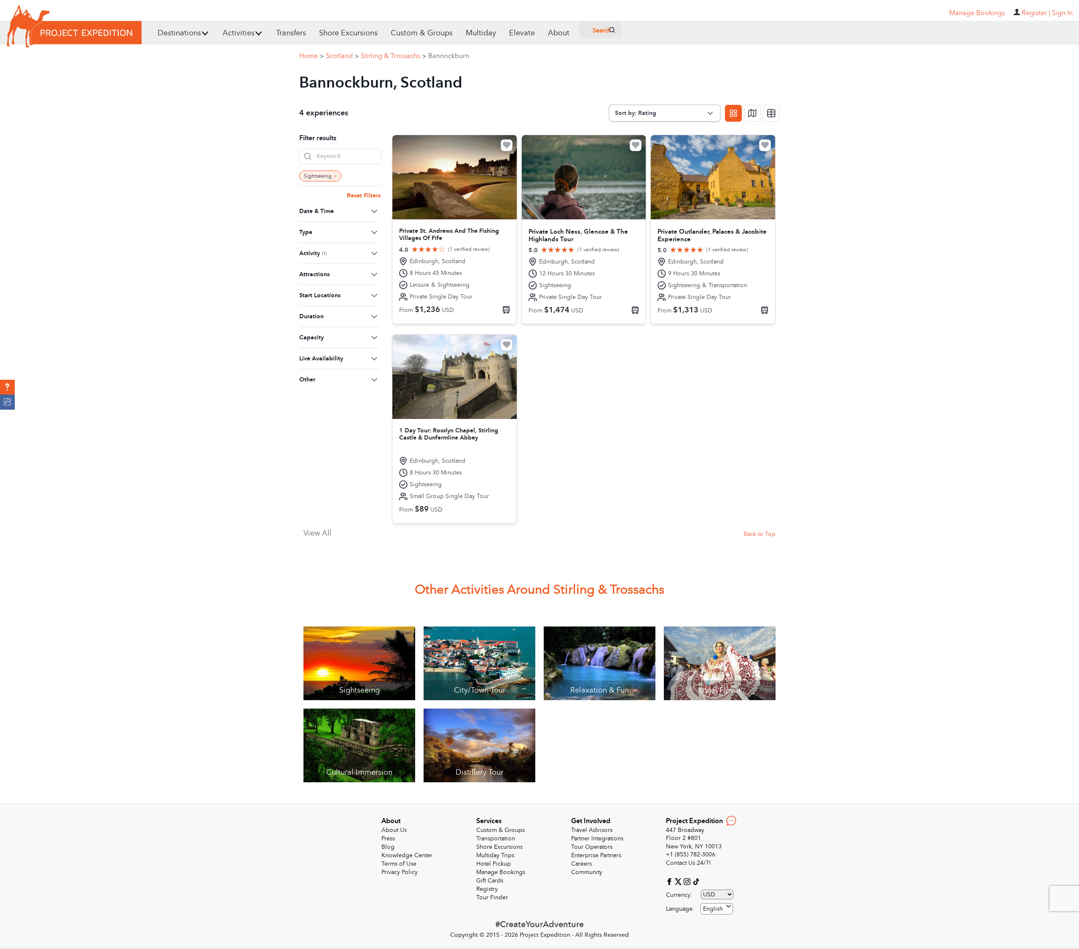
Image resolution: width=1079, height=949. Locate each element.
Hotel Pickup (493, 864)
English (713, 909)
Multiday (481, 33)
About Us (394, 830)
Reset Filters (364, 196)
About (558, 33)
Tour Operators (591, 847)
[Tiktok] (695, 881)
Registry (487, 889)
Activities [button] (239, 33)
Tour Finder (492, 897)
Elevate (522, 33)
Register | (1036, 13)
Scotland (342, 56)
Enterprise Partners (596, 855)
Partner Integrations (597, 838)
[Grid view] (733, 113)
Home (311, 56)
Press (388, 838)
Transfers (291, 33)
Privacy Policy (399, 872)
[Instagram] (688, 881)
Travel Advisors (591, 830)
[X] (679, 881)
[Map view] (752, 113)
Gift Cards (489, 881)
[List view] (771, 113)
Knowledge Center (406, 855)
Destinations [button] (179, 33)
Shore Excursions (348, 33)
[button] (7, 387)
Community (586, 872)
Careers (581, 864)
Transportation (495, 838)
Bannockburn (448, 56)
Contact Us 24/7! (688, 863)
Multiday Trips (495, 855)
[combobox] (717, 908)
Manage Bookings (500, 872)
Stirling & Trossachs (393, 56)
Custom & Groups (422, 33)
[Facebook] (670, 881)
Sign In (1062, 13)
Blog (388, 847)
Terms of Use (398, 864)
